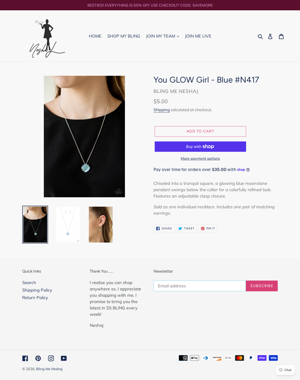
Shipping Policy (37, 290)
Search (29, 282)
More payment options (200, 158)
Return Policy (35, 297)
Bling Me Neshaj (49, 369)
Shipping (162, 109)
